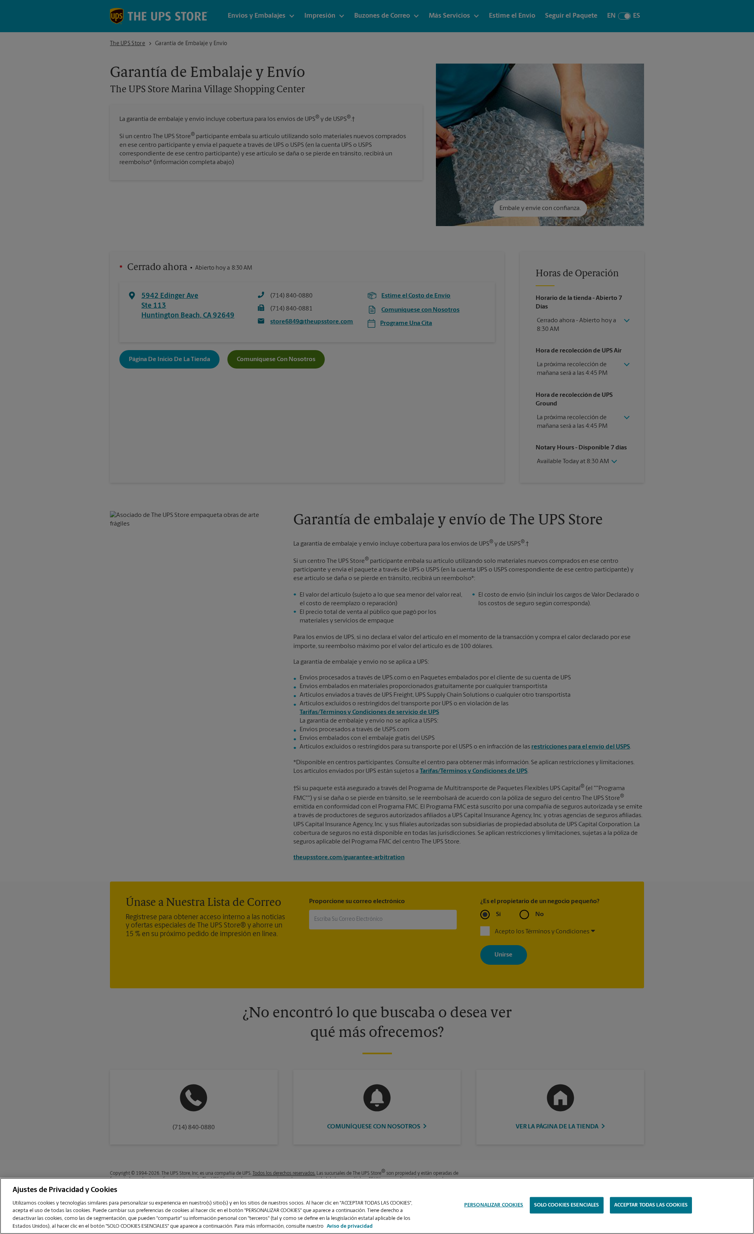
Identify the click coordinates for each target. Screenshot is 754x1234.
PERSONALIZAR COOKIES (493, 1205)
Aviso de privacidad (350, 1226)
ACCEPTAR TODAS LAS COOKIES (651, 1205)
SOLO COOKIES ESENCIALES (566, 1205)
